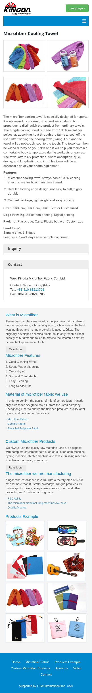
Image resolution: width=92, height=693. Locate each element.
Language (76, 8)
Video (77, 668)
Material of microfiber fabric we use (37, 394)
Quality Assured (17, 507)
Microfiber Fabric (18, 419)
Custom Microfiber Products (30, 441)
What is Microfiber (22, 315)
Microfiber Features (23, 355)
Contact (15, 264)
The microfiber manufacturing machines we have (37, 503)
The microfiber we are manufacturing (38, 473)
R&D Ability (14, 498)
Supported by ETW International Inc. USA (46, 686)
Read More (16, 349)
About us (61, 668)
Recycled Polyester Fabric (23, 428)
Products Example (22, 516)
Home (16, 662)
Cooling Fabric (16, 423)
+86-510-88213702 (30, 289)
